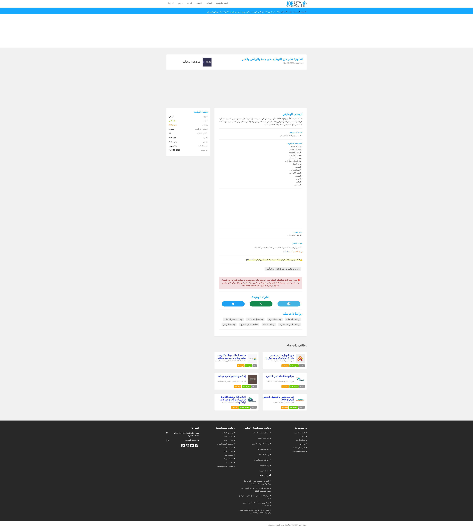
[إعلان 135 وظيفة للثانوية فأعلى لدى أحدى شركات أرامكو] (252, 404)
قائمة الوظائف (286, 12)
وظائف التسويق (274, 319)
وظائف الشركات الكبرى (290, 324)
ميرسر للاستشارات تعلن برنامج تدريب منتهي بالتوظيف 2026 (256, 489)
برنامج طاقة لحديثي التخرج (280, 376)
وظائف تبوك (228, 458)
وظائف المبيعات (293, 319)
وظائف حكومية (263, 438)
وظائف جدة (228, 436)
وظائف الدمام (228, 447)
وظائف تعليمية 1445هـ (261, 433)
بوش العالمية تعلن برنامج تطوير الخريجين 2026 (255, 496)
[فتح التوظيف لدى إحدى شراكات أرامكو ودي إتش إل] (300, 362)
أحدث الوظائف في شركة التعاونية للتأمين (283, 269)
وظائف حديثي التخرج (249, 324)
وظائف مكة (228, 440)
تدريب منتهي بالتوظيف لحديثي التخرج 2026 (278, 398)
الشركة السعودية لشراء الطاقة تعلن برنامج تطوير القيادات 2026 (257, 482)
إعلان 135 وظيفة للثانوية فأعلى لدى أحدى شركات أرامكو (233, 399)
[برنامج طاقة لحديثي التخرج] (300, 383)
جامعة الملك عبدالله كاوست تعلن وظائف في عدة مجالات (231, 356)
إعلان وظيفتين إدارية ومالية (232, 376)
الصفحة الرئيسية (222, 3)
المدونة (189, 3)
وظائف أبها (229, 462)
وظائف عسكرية (263, 449)
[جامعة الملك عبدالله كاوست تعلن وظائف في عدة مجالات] (252, 362)
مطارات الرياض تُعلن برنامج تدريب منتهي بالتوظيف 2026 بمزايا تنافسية (255, 511)
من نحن (180, 3)
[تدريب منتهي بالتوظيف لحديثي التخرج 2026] (300, 404)
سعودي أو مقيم (244, 407)
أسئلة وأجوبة (300, 440)
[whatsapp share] (261, 303)
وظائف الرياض (229, 324)
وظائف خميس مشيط (225, 466)
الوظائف (209, 3)
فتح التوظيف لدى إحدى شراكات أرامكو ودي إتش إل (279, 356)
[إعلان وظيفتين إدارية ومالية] (252, 383)
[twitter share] (233, 303)
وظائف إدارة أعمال (255, 319)
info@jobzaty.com (191, 440)
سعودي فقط (294, 366)
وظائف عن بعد (264, 471)
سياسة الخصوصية (298, 451)
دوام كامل (285, 366)
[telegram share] (289, 303)
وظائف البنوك (264, 465)
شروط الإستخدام (299, 447)
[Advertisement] (399, 31)
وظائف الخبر (228, 451)
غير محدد (248, 366)
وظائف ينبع (229, 455)
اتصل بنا (171, 3)
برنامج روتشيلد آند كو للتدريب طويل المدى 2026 (257, 504)
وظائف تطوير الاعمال (233, 319)
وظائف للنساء (269, 324)
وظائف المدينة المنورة (225, 444)
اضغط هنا (288, 252)
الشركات (199, 3)
